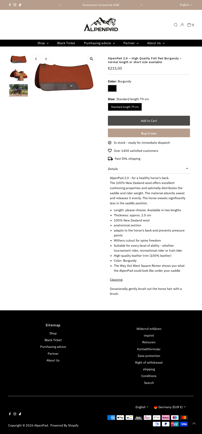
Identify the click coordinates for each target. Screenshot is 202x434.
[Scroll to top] (194, 423)
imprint (149, 335)
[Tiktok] (20, 5)
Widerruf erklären (149, 329)
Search (149, 383)
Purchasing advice (98, 43)
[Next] (141, 5)
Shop (41, 43)
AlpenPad (41, 425)
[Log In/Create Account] (182, 25)
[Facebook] (10, 5)
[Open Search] (176, 25)
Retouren (148, 342)
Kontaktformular (149, 349)
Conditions (148, 376)
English (184, 5)
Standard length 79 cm (125, 107)
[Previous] (60, 5)
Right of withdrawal (149, 362)
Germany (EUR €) (170, 407)
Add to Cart (149, 121)
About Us (154, 43)
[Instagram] (14, 5)
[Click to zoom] (91, 58)
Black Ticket (66, 43)
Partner (129, 43)
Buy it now (148, 133)
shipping (149, 369)
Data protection (149, 356)
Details (113, 169)
